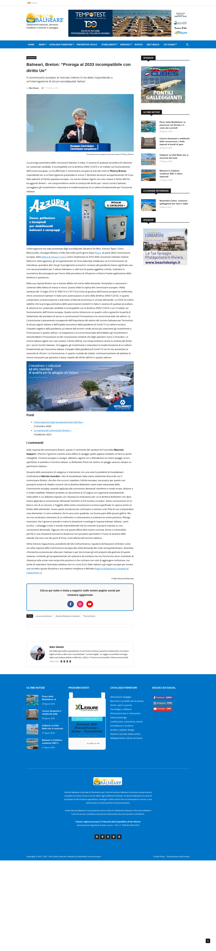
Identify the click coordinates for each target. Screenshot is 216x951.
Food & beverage (118, 717)
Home (31, 44)
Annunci (125, 44)
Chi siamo (169, 44)
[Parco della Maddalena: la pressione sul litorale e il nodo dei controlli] (149, 127)
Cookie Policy (159, 856)
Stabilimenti (108, 44)
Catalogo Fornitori (60, 44)
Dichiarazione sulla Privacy (178, 856)
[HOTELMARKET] (80, 410)
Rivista (139, 44)
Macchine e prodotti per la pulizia (127, 701)
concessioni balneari (43, 616)
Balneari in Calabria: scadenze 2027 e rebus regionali (171, 174)
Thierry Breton (89, 616)
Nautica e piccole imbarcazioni (125, 734)
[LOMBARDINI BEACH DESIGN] (165, 264)
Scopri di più (93, 743)
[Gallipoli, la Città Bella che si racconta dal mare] (149, 159)
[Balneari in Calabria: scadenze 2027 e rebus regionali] (149, 175)
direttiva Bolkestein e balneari (68, 616)
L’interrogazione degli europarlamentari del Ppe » (58, 422)
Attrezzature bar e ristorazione (125, 713)
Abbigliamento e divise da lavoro (126, 738)
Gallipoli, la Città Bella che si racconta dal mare (52, 728)
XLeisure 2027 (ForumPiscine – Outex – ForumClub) (87, 728)
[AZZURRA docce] (80, 244)
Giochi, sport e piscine (121, 705)
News (42, 44)
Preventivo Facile (87, 44)
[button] (71, 695)
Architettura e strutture (121, 725)
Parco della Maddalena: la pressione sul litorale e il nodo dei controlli (172, 125)
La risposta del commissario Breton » (52, 430)
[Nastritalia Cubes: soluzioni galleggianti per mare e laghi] (149, 205)
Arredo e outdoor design (122, 729)
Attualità (31, 58)
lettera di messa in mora (53, 256)
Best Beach (153, 44)
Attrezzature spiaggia (120, 696)
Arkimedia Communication (89, 856)
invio (98, 252)
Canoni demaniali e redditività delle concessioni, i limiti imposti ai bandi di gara (175, 141)
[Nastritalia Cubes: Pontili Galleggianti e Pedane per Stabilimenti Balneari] (163, 102)
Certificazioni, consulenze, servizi (126, 721)
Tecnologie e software (121, 709)
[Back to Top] (208, 941)
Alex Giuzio (34, 88)
